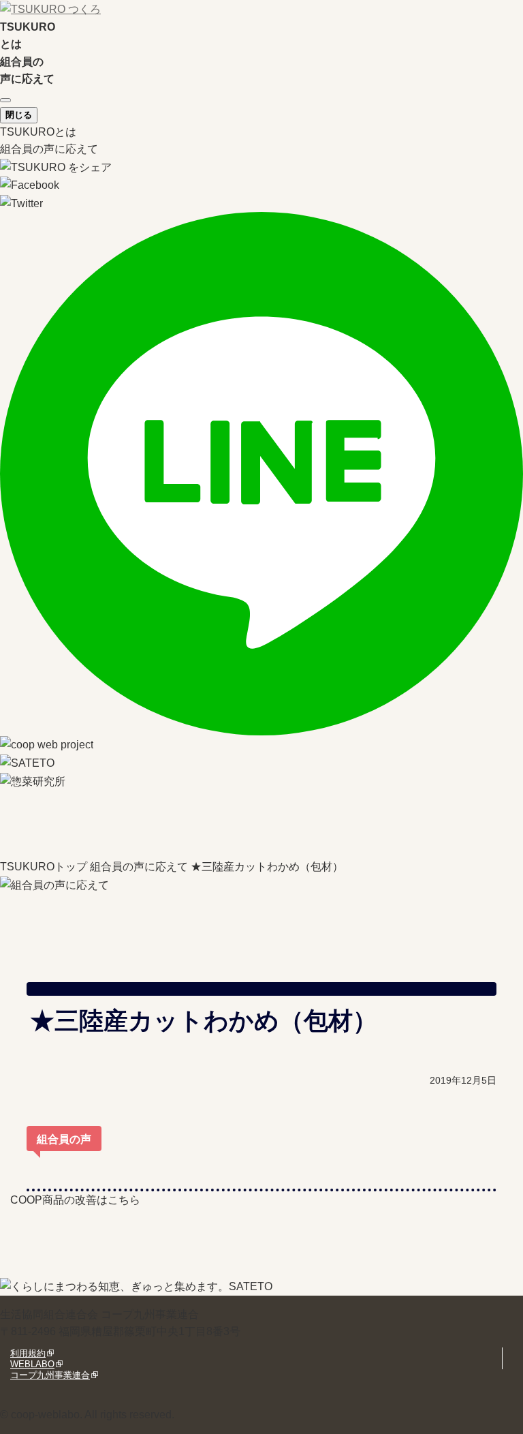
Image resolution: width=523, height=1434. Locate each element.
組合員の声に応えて (49, 149)
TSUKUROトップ (43, 866)
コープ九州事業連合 (50, 1375)
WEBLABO (32, 1364)
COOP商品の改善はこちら (75, 1200)
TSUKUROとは (38, 132)
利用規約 (28, 1353)
